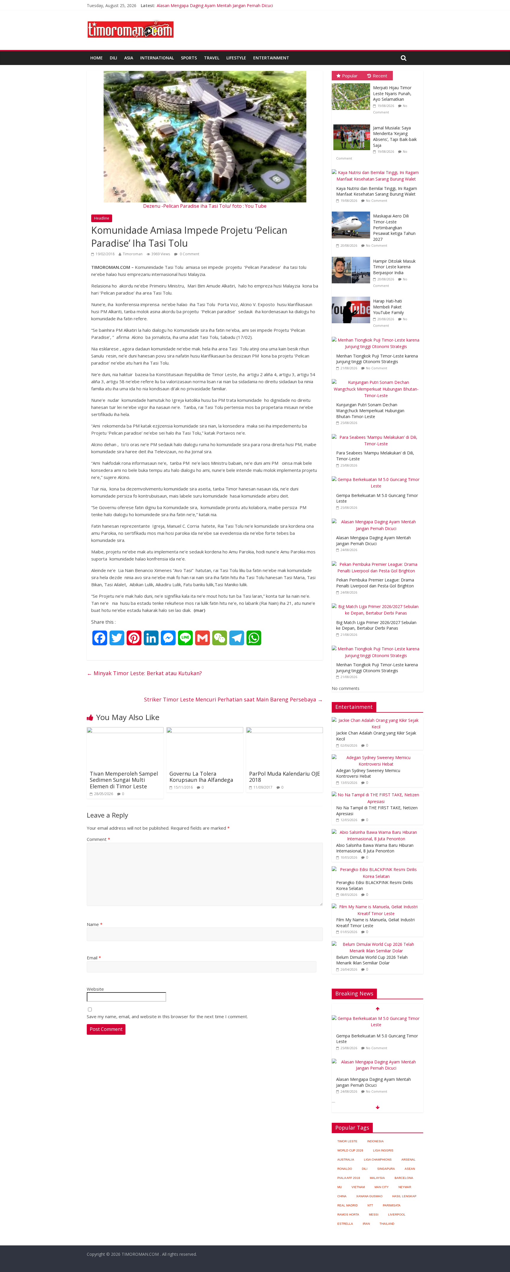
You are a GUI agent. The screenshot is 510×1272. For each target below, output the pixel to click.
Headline (101, 218)
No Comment (376, 200)
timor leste (347, 1141)
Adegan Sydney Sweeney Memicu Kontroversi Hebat (368, 773)
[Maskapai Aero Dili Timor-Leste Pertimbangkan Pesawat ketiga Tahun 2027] (352, 212)
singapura (386, 1168)
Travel (211, 58)
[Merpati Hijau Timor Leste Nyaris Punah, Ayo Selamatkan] (352, 83)
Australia (345, 1159)
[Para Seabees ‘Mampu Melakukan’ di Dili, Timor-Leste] (377, 434)
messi (373, 1214)
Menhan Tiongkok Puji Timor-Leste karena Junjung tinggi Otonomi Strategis (377, 359)
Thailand (387, 1223)
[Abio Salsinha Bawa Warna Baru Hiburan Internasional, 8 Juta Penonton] (376, 832)
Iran (366, 1223)
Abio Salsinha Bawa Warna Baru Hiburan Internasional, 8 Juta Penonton (374, 848)
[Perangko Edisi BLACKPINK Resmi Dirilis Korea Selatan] (376, 869)
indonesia (375, 1141)
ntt (370, 1205)
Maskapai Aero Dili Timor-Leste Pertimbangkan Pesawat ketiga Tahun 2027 (394, 227)
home (96, 58)
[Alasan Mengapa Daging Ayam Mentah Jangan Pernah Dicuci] (377, 519)
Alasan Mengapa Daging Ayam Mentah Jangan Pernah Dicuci (215, 5)
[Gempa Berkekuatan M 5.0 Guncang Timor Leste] (377, 476)
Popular (350, 76)
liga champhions (378, 1159)
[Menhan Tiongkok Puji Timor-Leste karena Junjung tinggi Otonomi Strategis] (377, 337)
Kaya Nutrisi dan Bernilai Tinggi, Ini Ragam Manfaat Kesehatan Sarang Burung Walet (376, 191)
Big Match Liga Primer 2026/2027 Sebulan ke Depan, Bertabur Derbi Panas (376, 625)
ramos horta (348, 1214)
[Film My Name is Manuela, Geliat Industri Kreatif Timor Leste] (376, 906)
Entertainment (271, 58)
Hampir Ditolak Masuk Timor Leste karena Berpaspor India (394, 266)
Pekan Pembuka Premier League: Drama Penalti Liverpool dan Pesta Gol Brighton (375, 583)
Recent (380, 76)
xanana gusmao (369, 1196)
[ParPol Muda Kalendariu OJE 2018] (284, 730)
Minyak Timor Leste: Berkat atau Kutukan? (144, 673)
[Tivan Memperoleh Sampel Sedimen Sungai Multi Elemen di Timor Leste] (125, 730)
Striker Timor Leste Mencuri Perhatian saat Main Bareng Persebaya (233, 699)
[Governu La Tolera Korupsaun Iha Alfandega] (204, 730)
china (341, 1196)
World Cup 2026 (350, 1150)
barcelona (404, 1178)
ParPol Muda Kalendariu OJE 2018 (284, 777)
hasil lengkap (404, 1196)
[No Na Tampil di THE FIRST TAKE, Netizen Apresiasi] (376, 794)
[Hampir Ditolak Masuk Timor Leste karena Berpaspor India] (352, 257)
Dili (113, 58)
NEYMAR (404, 1187)
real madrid (347, 1205)
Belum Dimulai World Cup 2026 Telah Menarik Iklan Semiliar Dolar (372, 960)
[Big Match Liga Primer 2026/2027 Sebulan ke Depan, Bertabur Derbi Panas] (377, 603)
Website (95, 989)
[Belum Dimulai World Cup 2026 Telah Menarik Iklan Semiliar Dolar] (376, 944)
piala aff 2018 (348, 1178)
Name (94, 924)
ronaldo (344, 1168)
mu (339, 1187)
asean (410, 1168)
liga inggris (383, 1150)
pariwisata (392, 1205)
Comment (98, 839)
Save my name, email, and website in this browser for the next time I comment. (167, 1016)
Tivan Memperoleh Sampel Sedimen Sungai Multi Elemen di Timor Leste (124, 780)
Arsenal (408, 1159)
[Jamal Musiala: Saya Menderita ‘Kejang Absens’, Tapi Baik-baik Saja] (352, 123)
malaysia (377, 1178)
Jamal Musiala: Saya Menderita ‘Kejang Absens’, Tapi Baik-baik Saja (395, 136)
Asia (128, 58)
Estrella (345, 1223)
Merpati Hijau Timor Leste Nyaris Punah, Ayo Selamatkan (392, 93)
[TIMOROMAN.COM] (130, 19)
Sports (189, 58)
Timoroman (133, 253)
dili (364, 1168)
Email (94, 958)
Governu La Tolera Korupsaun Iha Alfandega (201, 777)
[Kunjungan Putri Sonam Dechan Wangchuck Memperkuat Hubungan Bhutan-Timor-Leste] (377, 379)
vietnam (358, 1187)
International (157, 58)
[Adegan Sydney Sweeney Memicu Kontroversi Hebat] (376, 757)
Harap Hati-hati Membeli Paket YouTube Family (388, 306)
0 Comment (189, 253)
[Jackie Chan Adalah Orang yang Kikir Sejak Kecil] (376, 720)
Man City (382, 1187)
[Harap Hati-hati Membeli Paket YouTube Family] (352, 297)
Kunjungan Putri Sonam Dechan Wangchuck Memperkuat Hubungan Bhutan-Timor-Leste (370, 410)
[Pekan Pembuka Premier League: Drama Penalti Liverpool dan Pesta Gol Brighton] (377, 561)
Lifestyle (236, 58)
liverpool (397, 1214)
